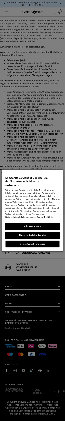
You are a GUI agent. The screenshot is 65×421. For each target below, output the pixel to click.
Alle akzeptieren (32, 226)
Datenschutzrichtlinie (15, 217)
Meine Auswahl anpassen (32, 244)
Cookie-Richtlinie (45, 217)
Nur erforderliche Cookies (32, 235)
